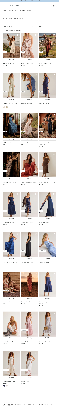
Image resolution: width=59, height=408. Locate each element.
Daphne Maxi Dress (9, 222)
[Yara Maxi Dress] (47, 244)
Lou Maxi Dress (26, 143)
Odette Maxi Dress (9, 381)
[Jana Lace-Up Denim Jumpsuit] (47, 125)
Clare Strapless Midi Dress (47, 182)
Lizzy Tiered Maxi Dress (28, 182)
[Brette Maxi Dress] (47, 45)
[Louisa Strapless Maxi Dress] (47, 284)
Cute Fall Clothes (8, 404)
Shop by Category (9, 26)
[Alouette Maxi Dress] (47, 324)
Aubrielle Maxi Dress (9, 182)
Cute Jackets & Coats (20, 404)
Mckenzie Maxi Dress (9, 302)
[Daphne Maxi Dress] (11, 204)
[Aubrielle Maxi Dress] (11, 164)
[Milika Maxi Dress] (11, 125)
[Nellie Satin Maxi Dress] (11, 244)
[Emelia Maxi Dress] (29, 284)
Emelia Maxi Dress (27, 302)
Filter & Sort (39, 26)
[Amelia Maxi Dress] (29, 45)
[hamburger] (2, 5)
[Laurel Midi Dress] (29, 85)
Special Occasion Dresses (46, 404)
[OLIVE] (7, 107)
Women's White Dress (9, 405)
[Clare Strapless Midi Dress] (47, 164)
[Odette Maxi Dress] (11, 363)
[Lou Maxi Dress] (29, 125)
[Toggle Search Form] (50, 5)
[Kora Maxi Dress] (47, 85)
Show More (29, 392)
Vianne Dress (25, 381)
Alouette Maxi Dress (45, 342)
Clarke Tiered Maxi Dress (10, 342)
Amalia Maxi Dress (9, 63)
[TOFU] (7, 386)
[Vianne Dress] (29, 363)
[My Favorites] (17, 35)
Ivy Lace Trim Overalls (10, 103)
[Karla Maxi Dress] (29, 324)
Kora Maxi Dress (44, 103)
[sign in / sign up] (53, 5)
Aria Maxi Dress (44, 222)
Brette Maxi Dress (45, 63)
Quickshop (11, 59)
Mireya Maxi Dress (27, 222)
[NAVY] (4, 386)
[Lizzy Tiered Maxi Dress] (29, 164)
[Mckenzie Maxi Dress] (11, 284)
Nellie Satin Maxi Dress (10, 262)
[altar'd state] (12, 6)
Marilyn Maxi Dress (27, 262)
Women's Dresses (32, 404)
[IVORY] (4, 107)
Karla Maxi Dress (26, 342)
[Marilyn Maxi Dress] (29, 244)
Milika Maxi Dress (8, 143)
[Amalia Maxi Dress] (11, 45)
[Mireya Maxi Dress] (29, 204)
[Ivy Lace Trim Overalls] (11, 85)
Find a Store (18, 30)
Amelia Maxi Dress (27, 63)
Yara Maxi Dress (44, 262)
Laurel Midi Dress (26, 103)
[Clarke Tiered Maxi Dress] (11, 324)
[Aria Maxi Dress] (47, 204)
